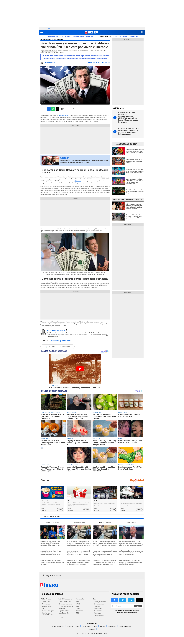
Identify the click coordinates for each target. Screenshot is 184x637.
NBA (77, 606)
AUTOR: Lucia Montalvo (56, 330)
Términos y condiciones (130, 612)
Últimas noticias (52, 36)
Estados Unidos (45, 39)
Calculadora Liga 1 (48, 611)
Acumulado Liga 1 (121, 28)
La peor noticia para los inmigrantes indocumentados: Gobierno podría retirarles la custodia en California (77, 58)
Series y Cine (98, 608)
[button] (142, 32)
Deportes (89, 36)
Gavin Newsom (57, 39)
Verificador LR (112, 626)
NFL (77, 613)
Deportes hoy (80, 599)
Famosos (97, 606)
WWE (78, 604)
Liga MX (61, 617)
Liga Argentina (64, 611)
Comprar (60, 509)
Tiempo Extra (133, 36)
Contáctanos (118, 610)
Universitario (101, 28)
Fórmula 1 (79, 611)
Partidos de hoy (56, 28)
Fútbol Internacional (65, 599)
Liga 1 (44, 608)
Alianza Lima (110, 28)
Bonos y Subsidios (100, 602)
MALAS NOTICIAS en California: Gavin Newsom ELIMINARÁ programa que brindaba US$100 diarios (75, 56)
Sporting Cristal (47, 606)
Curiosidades (98, 611)
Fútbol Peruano (65, 36)
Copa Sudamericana (66, 606)
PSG (60, 615)
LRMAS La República (125, 626)
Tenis (78, 608)
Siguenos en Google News (69, 108)
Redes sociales (99, 604)
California (78, 181)
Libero (77, 626)
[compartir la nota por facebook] (49, 109)
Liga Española (63, 613)
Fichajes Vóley (132, 28)
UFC (77, 602)
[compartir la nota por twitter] (57, 109)
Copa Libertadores (65, 602)
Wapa (95, 626)
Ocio (96, 36)
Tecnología (97, 613)
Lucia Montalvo (49, 63)
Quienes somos (127, 610)
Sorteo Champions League (70, 28)
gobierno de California (49, 51)
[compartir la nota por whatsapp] (53, 109)
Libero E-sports (86, 626)
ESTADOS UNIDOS (105, 36)
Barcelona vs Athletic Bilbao (87, 28)
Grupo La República (58, 626)
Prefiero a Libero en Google (59, 347)
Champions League (65, 604)
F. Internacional (78, 36)
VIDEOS (115, 36)
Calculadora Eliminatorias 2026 (48, 614)
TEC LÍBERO (123, 36)
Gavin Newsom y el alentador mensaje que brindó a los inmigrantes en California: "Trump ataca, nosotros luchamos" (84, 161)
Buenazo (102, 626)
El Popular (70, 626)
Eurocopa (62, 608)
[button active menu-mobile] (41, 32)
